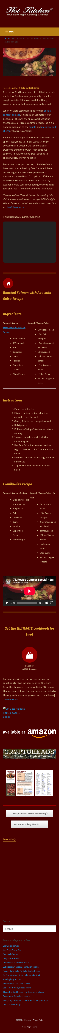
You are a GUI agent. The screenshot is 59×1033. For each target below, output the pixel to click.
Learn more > (10, 699)
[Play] (7, 603)
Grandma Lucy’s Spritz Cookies (16, 962)
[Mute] (46, 603)
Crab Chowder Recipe (12, 1004)
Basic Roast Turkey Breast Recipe (17, 987)
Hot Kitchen (33, 87)
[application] (29, 591)
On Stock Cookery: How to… (29, 824)
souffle (32, 126)
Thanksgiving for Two (12, 979)
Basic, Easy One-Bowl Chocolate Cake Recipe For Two (26, 1000)
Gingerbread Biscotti (11, 958)
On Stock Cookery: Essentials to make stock (21, 975)
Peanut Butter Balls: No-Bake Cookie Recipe (21, 971)
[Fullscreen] (51, 603)
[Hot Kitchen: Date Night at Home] (29, 11)
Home (7, 38)
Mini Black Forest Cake (12, 950)
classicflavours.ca (15, 207)
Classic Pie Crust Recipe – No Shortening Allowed (23, 992)
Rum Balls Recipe (10, 954)
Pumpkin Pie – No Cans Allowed (16, 983)
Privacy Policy (38, 1020)
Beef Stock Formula (11, 946)
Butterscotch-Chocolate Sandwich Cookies (21, 967)
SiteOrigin (27, 1027)
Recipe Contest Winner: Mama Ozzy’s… (29, 813)
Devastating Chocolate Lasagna (16, 996)
